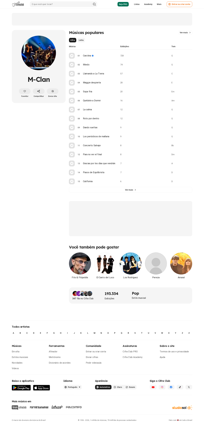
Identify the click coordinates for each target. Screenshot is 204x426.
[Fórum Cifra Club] (19, 407)
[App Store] (41, 388)
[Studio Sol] (182, 407)
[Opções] (190, 56)
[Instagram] (162, 387)
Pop (135, 293)
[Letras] (57, 407)
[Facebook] (171, 387)
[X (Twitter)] (188, 387)
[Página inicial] (18, 4)
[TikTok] (180, 387)
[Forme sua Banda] (39, 407)
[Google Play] (21, 388)
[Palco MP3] (74, 407)
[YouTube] (153, 387)
